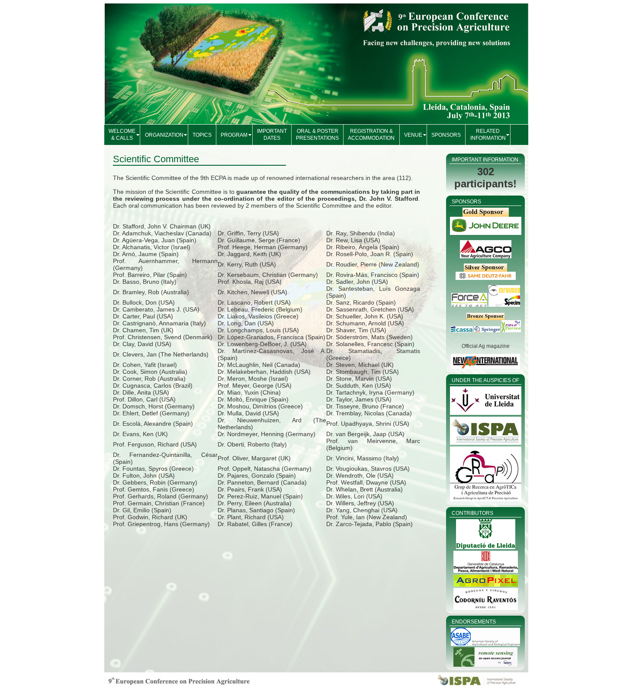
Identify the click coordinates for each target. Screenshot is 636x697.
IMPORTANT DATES (272, 134)
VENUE (413, 135)
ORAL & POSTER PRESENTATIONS (317, 134)
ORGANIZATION (164, 135)
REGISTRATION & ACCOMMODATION (371, 134)
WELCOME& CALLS (122, 134)
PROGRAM (234, 135)
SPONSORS (446, 135)
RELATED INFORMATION (488, 134)
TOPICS (202, 135)
